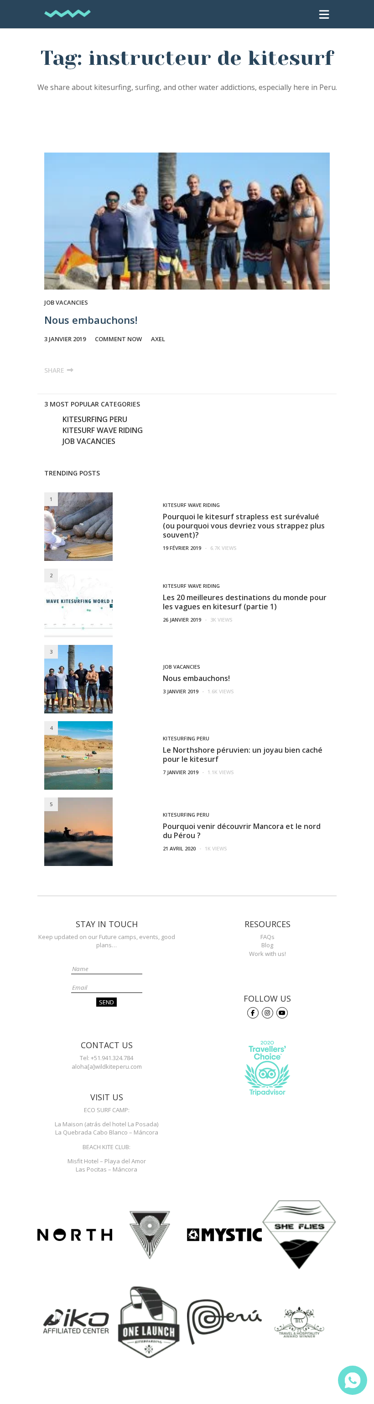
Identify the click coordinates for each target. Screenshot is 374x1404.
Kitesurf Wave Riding (102, 430)
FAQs (267, 937)
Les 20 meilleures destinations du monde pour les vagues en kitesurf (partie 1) (245, 602)
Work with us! (267, 954)
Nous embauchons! (90, 320)
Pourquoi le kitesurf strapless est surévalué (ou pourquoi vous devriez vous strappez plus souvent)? (244, 526)
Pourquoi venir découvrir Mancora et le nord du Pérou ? (242, 830)
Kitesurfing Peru (94, 419)
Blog (267, 945)
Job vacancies (66, 302)
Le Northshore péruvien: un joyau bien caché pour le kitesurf (242, 754)
